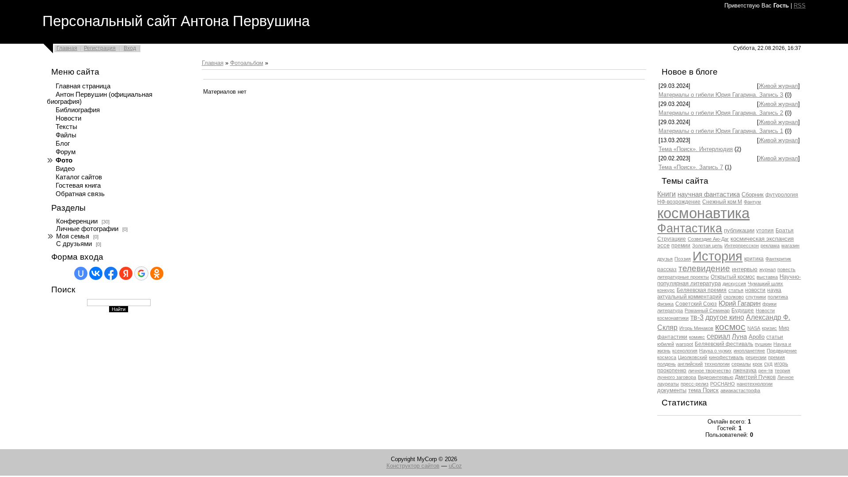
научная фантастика (709, 194)
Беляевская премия (702, 290)
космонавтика (703, 213)
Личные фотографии (87, 228)
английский (690, 364)
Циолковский (692, 357)
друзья (665, 258)
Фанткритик (778, 258)
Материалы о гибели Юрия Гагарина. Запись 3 (721, 94)
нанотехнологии (754, 383)
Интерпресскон (741, 245)
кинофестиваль (726, 357)
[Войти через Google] (141, 273)
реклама (770, 245)
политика (778, 296)
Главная (67, 48)
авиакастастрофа (740, 390)
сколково (733, 296)
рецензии (756, 357)
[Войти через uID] (80, 273)
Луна (739, 336)
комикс (697, 337)
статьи (774, 337)
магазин (790, 245)
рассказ (667, 269)
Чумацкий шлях (765, 283)
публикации (739, 230)
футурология (781, 195)
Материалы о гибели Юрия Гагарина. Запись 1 (721, 131)
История (717, 256)
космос (730, 327)
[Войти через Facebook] (110, 273)
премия (776, 357)
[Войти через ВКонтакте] (95, 273)
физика (665, 304)
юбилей (665, 344)
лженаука (745, 370)
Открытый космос (733, 277)
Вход (130, 48)
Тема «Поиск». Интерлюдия (696, 149)
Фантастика (689, 228)
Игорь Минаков (696, 328)
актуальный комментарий (689, 297)
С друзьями (74, 243)
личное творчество (709, 370)
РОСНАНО (722, 383)
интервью (744, 269)
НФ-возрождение (678, 202)
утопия (765, 230)
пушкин (763, 344)
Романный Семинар (707, 310)
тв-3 (697, 317)
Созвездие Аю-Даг (708, 239)
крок (757, 364)
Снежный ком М (722, 202)
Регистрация (100, 48)
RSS (800, 5)
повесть (786, 269)
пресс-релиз (694, 383)
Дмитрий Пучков (755, 377)
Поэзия (682, 258)
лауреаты (668, 383)
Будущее (742, 310)
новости (755, 290)
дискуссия (734, 283)
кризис (769, 328)
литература (670, 310)
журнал (767, 269)
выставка (767, 277)
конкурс (666, 290)
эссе (663, 245)
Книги (666, 194)
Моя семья (72, 236)
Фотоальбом (246, 63)
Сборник (753, 194)
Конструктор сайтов (412, 465)
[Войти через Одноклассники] (156, 273)
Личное (785, 377)
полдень (666, 364)
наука (774, 290)
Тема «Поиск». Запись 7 (691, 167)
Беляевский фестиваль (724, 344)
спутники (756, 296)
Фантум (752, 201)
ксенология (684, 350)
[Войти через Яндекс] (125, 273)
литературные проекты (683, 277)
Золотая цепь (707, 245)
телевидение (704, 268)
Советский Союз (696, 304)
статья (735, 290)
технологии (717, 364)
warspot (684, 344)
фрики (769, 304)
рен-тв (765, 370)
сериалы (741, 364)
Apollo (757, 336)
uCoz (455, 465)
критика (754, 259)
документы (671, 390)
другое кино (724, 317)
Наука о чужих (715, 350)
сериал (718, 336)
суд (768, 364)
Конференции (77, 221)
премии (680, 245)
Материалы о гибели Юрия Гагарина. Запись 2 (721, 113)
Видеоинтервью (715, 377)
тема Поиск (703, 390)
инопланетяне (749, 350)
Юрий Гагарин (740, 303)
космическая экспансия (762, 238)
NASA (753, 328)
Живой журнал (778, 86)
